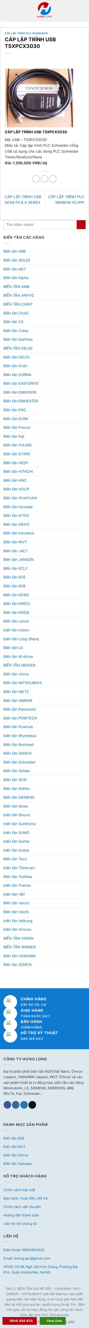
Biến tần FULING (17, 445)
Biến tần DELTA (16, 357)
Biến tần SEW (14, 779)
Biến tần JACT (15, 551)
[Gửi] (81, 224)
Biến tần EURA (15, 418)
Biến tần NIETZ (16, 691)
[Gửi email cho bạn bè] (53, 179)
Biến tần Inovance (18, 533)
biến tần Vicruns (17, 929)
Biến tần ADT (14, 269)
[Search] (84, 10)
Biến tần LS (13, 647)
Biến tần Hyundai (18, 507)
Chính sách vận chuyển (22, 1207)
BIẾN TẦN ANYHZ (18, 295)
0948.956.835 (21, 1321)
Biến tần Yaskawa (17, 1163)
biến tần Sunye (16, 850)
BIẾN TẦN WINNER (19, 947)
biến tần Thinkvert (19, 867)
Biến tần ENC (14, 410)
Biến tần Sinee (15, 806)
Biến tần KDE (14, 577)
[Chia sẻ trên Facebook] (36, 179)
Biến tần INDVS (16, 524)
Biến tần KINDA (16, 612)
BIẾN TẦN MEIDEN (19, 665)
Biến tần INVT (15, 542)
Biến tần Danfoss (18, 339)
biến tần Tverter (17, 885)
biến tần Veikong (17, 920)
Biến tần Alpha (15, 277)
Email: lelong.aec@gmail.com (26, 1258)
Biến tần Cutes (16, 330)
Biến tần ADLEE (16, 260)
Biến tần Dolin (15, 365)
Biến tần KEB (14, 586)
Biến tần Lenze (16, 621)
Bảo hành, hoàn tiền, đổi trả (25, 1198)
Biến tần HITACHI (18, 471)
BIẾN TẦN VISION (18, 938)
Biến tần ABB (14, 251)
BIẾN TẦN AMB (16, 286)
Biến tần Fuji (13, 436)
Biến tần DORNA (17, 374)
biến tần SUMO (16, 832)
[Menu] (6, 10)
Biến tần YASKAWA (19, 956)
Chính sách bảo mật (19, 1190)
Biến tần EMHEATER (20, 401)
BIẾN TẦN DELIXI (17, 348)
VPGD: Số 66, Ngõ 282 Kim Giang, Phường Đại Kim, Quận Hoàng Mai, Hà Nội (40, 1269)
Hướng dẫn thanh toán (21, 1215)
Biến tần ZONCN (17, 964)
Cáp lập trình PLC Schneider (26, 33)
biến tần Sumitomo (19, 823)
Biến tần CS (13, 321)
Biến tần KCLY (15, 568)
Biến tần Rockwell (18, 744)
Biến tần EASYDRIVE (21, 383)
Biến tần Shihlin (16, 788)
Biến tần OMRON (17, 700)
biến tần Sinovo (16, 815)
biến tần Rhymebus (19, 735)
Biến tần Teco (15, 859)
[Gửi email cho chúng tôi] (32, 1105)
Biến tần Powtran (18, 726)
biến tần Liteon (16, 630)
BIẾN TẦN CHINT (18, 304)
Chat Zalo (54, 1321)
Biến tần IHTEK (16, 515)
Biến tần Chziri (16, 313)
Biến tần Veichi (16, 912)
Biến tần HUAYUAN (20, 498)
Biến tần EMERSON (19, 392)
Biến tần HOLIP (16, 489)
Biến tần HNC (15, 480)
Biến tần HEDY (16, 462)
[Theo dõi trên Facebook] (7, 1105)
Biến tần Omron (16, 1155)
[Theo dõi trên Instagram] (16, 1105)
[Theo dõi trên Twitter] (24, 1105)
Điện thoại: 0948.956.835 (23, 1250)
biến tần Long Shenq (21, 639)
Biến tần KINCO (16, 603)
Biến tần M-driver (18, 656)
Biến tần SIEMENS (18, 797)
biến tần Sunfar (16, 841)
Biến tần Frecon (16, 427)
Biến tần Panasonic (19, 709)
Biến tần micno (16, 674)
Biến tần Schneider (19, 762)
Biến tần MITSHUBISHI (22, 682)
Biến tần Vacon (16, 903)
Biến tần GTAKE (16, 454)
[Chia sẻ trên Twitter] (44, 179)
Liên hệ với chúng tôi (20, 1223)
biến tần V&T (14, 894)
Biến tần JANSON (18, 559)
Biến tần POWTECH (20, 718)
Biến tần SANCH (17, 753)
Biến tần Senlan (16, 771)
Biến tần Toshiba (17, 876)
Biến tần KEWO (16, 595)
